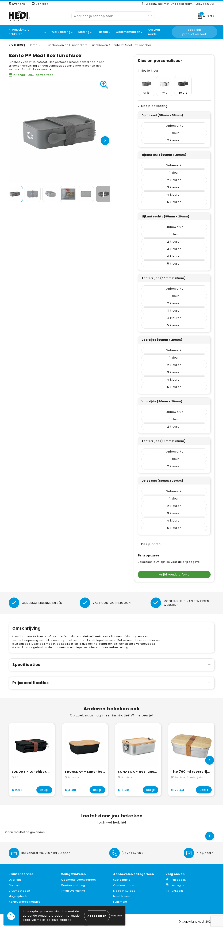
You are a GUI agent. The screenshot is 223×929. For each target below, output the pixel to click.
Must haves (121, 896)
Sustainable (121, 879)
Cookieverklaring (73, 885)
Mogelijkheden (19, 896)
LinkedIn (177, 890)
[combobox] (109, 16)
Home (33, 45)
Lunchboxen (99, 45)
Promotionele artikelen (19, 32)
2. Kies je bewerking (153, 106)
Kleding (83, 32)
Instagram (179, 885)
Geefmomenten (128, 32)
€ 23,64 (177, 790)
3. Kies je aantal (150, 544)
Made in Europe (124, 890)
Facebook (178, 879)
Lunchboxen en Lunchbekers (67, 45)
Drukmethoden (19, 890)
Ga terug (18, 45)
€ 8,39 (123, 790)
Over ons (18, 4)
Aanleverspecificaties (24, 902)
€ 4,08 (70, 790)
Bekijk (44, 790)
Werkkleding (60, 32)
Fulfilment (120, 902)
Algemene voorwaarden (78, 879)
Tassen (102, 32)
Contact (41, 4)
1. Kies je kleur (148, 70)
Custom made (123, 885)
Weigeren (116, 915)
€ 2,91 (16, 790)
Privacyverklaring (73, 890)
